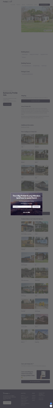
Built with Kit (26, 212)
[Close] (41, 194)
